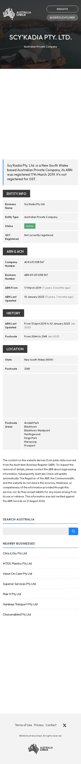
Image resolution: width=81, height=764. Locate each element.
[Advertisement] (40, 111)
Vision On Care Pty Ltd (17, 574)
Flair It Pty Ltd (12, 594)
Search (73, 531)
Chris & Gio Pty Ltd (15, 553)
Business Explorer (62, 17)
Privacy (39, 725)
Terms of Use (23, 725)
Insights (62, 9)
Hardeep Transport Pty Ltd (20, 604)
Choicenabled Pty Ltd (17, 614)
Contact (51, 725)
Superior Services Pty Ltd (19, 584)
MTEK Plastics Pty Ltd (17, 563)
